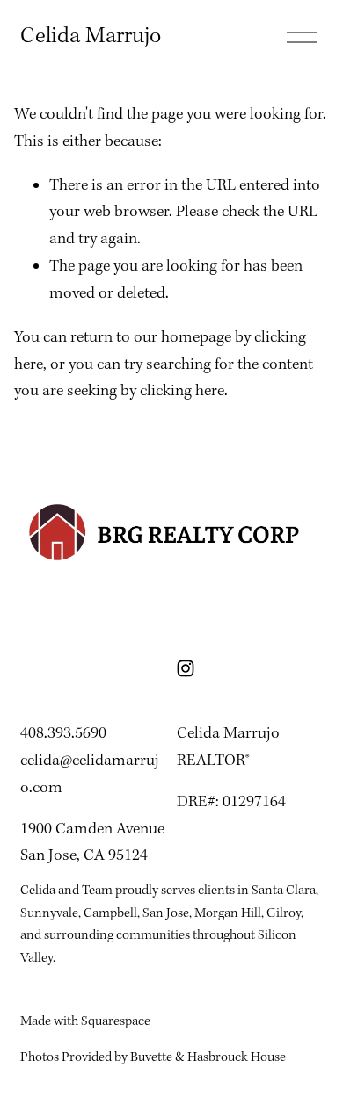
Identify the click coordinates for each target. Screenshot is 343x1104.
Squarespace (115, 1021)
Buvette (151, 1057)
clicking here (182, 391)
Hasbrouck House (236, 1057)
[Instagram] (185, 668)
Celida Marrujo (90, 36)
